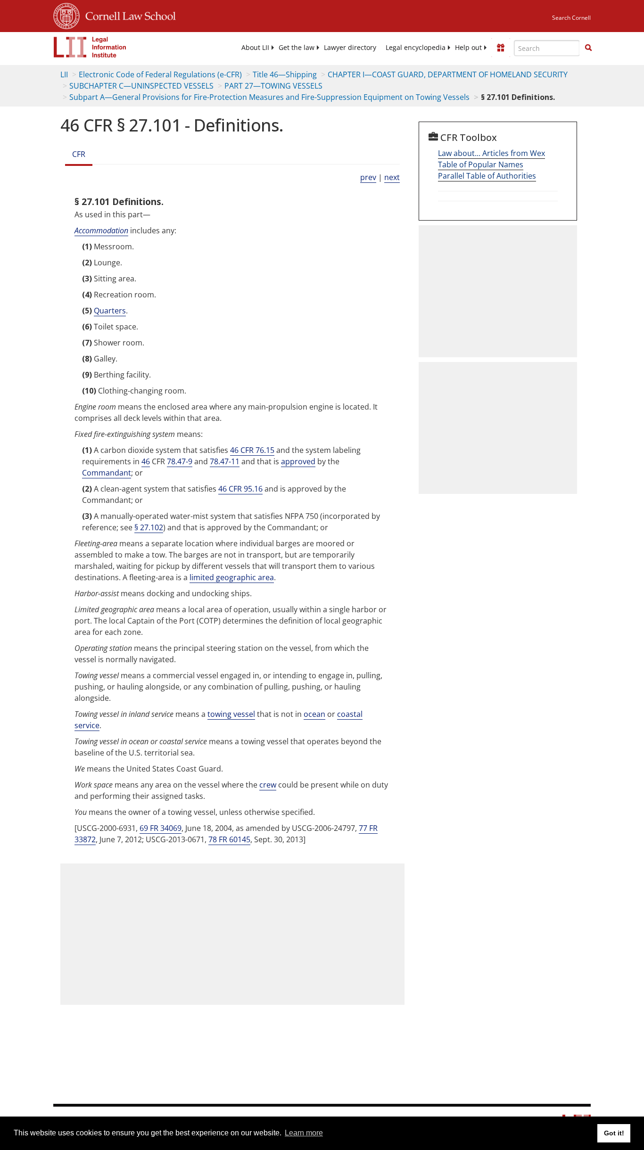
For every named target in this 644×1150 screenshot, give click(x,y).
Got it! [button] (614, 1133)
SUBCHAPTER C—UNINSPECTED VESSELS (141, 86)
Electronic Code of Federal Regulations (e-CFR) (160, 74)
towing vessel (231, 714)
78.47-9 (179, 461)
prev (368, 177)
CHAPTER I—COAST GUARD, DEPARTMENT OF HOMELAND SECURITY (448, 74)
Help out (468, 47)
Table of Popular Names (480, 164)
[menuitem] (255, 47)
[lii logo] (90, 47)
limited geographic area (232, 577)
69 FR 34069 (161, 828)
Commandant (106, 473)
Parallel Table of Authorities (487, 176)
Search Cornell (571, 18)
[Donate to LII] (500, 47)
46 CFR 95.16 (240, 489)
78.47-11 (224, 461)
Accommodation (101, 230)
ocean (314, 714)
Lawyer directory (350, 47)
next (392, 177)
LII (64, 74)
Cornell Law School (128, 14)
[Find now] (588, 48)
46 (145, 461)
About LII (255, 47)
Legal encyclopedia (416, 47)
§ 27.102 (148, 527)
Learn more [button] (304, 1133)
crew (267, 785)
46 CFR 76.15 (252, 450)
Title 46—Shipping (285, 74)
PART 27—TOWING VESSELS (273, 86)
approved (298, 461)
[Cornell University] (66, 14)
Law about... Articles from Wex (491, 153)
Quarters (110, 310)
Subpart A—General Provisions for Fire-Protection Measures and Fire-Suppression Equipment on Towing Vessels (269, 97)
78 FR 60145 (229, 839)
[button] (588, 47)
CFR (78, 154)
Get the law (296, 47)
